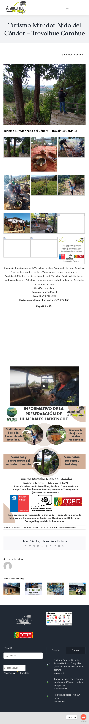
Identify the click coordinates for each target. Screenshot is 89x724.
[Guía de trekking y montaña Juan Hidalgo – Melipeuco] (33, 589)
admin (8, 527)
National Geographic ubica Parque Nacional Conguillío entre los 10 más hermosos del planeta (69, 665)
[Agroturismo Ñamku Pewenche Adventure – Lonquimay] (55, 589)
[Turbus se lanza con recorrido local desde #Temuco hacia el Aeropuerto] (49, 684)
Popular (56, 650)
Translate (24, 673)
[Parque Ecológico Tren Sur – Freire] (49, 698)
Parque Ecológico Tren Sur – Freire (68, 696)
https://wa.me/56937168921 (55, 300)
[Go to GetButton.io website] (83, 721)
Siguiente (78, 54)
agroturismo (28, 527)
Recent (76, 650)
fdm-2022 (42, 527)
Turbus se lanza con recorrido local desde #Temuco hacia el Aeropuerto (68, 682)
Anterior (68, 54)
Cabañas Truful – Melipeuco (11, 583)
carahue (35, 527)
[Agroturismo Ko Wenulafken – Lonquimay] (77, 589)
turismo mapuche (51, 527)
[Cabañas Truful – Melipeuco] (11, 589)
